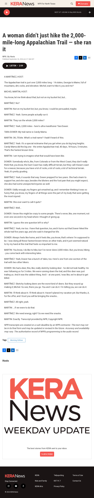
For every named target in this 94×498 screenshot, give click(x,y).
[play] (7, 12)
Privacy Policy (59, 486)
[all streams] (90, 12)
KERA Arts (39, 486)
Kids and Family (41, 481)
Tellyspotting (59, 475)
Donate (84, 3)
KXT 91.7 (57, 481)
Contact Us (77, 481)
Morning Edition (16, 340)
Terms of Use (78, 475)
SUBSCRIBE (47, 454)
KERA (37, 475)
